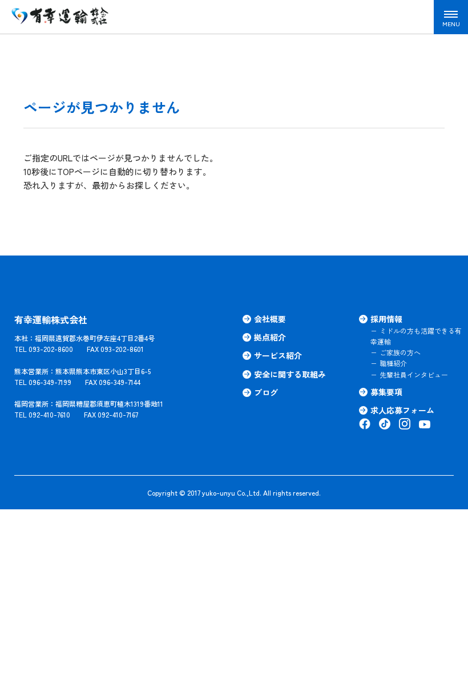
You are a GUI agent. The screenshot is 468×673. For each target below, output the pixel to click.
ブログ (266, 392)
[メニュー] (451, 17)
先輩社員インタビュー (414, 374)
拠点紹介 (270, 337)
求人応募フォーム (402, 410)
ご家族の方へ (400, 352)
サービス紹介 (278, 355)
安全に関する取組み (290, 374)
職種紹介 (393, 363)
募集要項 (386, 392)
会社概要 (270, 319)
